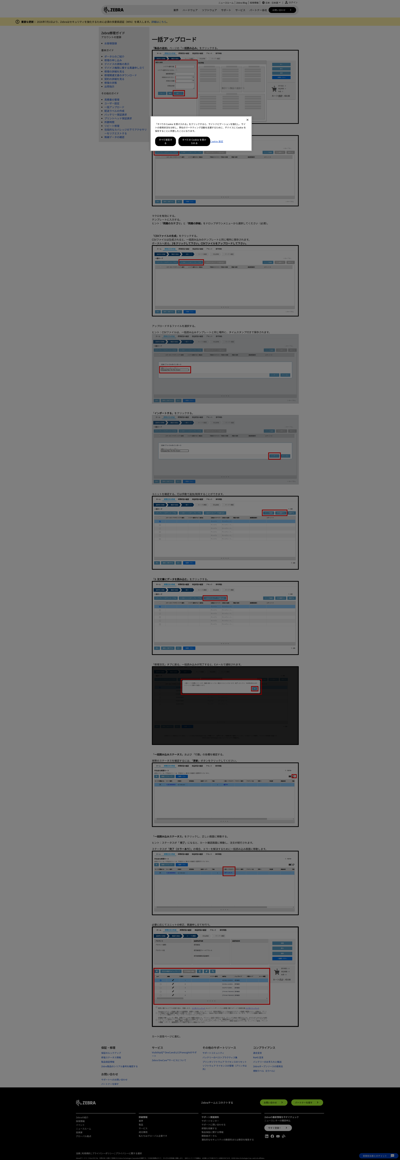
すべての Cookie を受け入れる (194, 141)
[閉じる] (247, 119)
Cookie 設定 (216, 141)
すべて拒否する (165, 141)
